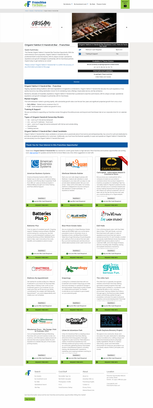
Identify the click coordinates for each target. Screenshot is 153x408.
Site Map (37, 387)
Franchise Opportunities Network (116, 375)
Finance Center (101, 4)
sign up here (34, 153)
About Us (85, 376)
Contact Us (86, 384)
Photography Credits (65, 381)
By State (92, 4)
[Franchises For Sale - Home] (35, 4)
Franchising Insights (88, 381)
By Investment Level (80, 4)
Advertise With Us (88, 379)
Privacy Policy (87, 387)
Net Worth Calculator (65, 379)
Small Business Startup (65, 387)
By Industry (67, 4)
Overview (76, 82)
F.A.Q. (60, 384)
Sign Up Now (30, 399)
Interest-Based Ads (88, 390)
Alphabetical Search (41, 384)
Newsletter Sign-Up (64, 376)
